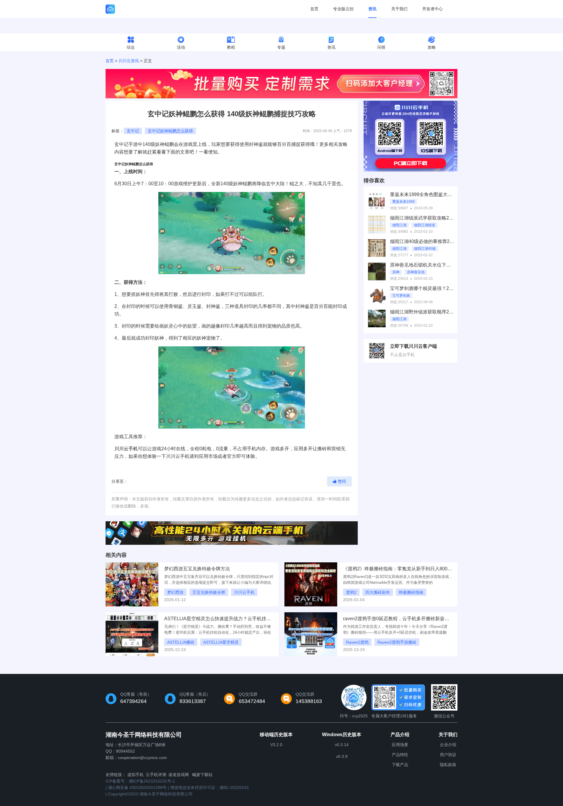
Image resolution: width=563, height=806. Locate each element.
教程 (231, 47)
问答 (381, 47)
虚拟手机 (135, 774)
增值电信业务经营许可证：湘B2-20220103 (209, 787)
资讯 (372, 8)
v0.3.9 (341, 756)
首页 (314, 8)
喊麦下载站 (202, 774)
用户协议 (448, 754)
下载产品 (400, 764)
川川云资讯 (128, 60)
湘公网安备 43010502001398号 (137, 787)
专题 (281, 47)
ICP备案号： (140, 781)
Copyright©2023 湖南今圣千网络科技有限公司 (150, 794)
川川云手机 (126, 448)
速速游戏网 (178, 774)
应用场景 (400, 744)
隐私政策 (448, 764)
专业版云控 (343, 8)
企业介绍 (448, 744)
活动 (181, 47)
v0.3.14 (342, 744)
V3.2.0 (276, 744)
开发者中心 (432, 8)
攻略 (432, 47)
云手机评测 (156, 774)
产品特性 (400, 754)
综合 (131, 47)
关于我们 (399, 8)
